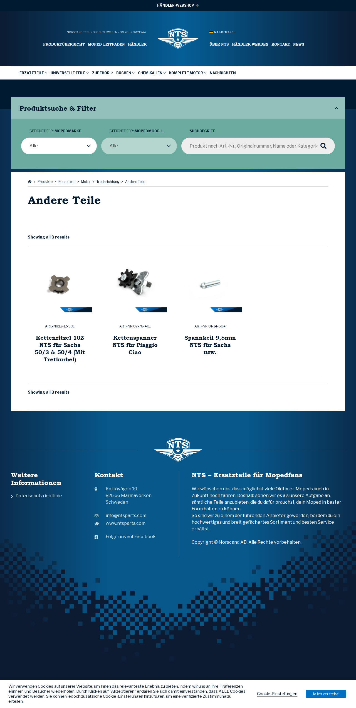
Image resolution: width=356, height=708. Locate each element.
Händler (137, 44)
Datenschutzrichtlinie (39, 495)
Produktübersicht (64, 44)
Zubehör (101, 73)
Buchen (123, 73)
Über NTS (219, 44)
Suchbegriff (202, 131)
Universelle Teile (68, 73)
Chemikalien (150, 73)
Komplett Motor (186, 73)
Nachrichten (223, 73)
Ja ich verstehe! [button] (326, 694)
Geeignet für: (55, 131)
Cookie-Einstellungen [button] (277, 693)
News (298, 44)
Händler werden (250, 44)
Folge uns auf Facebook (131, 536)
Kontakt (280, 44)
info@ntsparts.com (126, 515)
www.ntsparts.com (125, 523)
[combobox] (59, 146)
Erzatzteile (31, 73)
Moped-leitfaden (106, 44)
